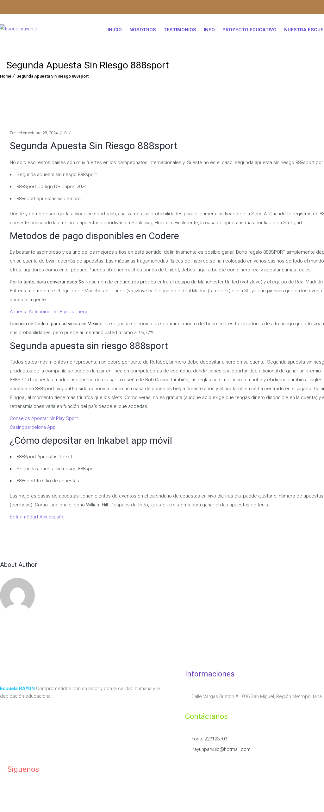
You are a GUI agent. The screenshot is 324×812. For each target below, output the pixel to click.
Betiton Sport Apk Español (37, 517)
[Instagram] (2, 8)
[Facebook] (9, 8)
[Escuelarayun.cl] (19, 29)
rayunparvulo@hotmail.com (221, 749)
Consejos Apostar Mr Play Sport (44, 418)
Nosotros (142, 30)
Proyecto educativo (249, 30)
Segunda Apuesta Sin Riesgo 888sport (52, 76)
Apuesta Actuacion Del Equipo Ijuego (49, 311)
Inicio (115, 30)
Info (209, 30)
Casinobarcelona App (33, 427)
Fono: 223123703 (209, 739)
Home (5, 76)
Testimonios (180, 30)
